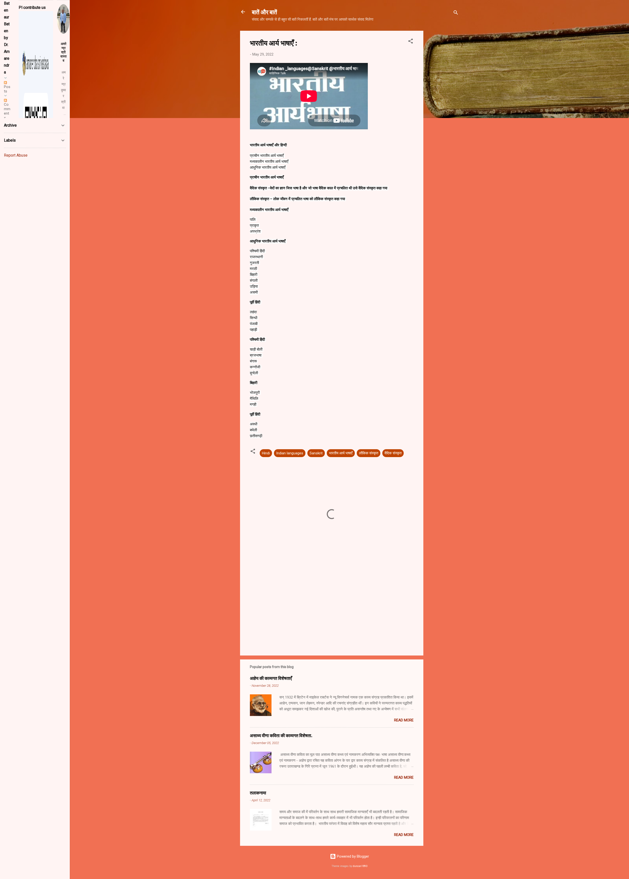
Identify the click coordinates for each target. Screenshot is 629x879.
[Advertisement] (443, 104)
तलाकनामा (258, 793)
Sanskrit (316, 453)
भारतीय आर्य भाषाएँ (341, 453)
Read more (404, 720)
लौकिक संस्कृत (368, 453)
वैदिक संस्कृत (393, 453)
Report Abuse (16, 155)
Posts (7, 89)
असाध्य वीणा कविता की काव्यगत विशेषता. (281, 735)
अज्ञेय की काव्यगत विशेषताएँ (271, 678)
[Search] (456, 13)
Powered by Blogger (352, 856)
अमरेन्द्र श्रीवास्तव (63, 52)
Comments (7, 111)
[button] (411, 42)
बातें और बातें (264, 12)
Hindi (266, 453)
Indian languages (289, 453)
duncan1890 (360, 866)
